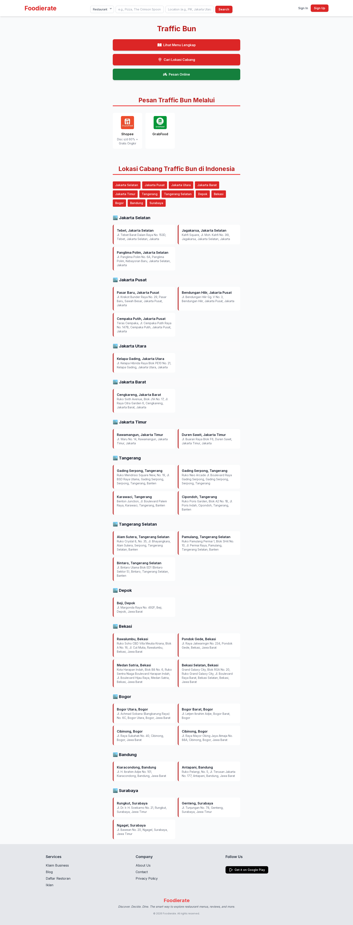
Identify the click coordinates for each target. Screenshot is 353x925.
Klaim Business (57, 865)
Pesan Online (179, 74)
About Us (143, 865)
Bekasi (218, 194)
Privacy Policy (147, 878)
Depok (202, 194)
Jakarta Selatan (126, 185)
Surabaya (156, 203)
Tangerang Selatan (178, 194)
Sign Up (319, 8)
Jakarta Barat (207, 185)
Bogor (119, 203)
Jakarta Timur (125, 194)
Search (224, 9)
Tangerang (150, 194)
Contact (142, 872)
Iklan (49, 885)
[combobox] (140, 9)
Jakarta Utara (181, 185)
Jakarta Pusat (155, 185)
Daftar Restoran (58, 878)
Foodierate (41, 8)
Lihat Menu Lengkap (179, 45)
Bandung (136, 203)
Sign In (303, 8)
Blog (49, 872)
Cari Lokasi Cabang (179, 60)
